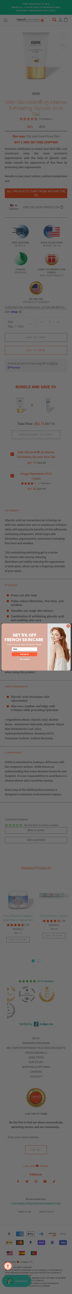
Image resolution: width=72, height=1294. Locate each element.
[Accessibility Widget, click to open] (8, 1266)
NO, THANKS (24, 659)
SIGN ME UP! (24, 654)
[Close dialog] (68, 626)
